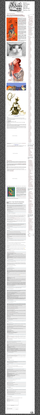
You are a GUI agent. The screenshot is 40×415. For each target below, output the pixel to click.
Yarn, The (29, 187)
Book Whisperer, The (30, 163)
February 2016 (30, 80)
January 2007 (30, 139)
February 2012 (30, 106)
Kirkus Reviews (30, 151)
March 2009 (30, 125)
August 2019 (30, 57)
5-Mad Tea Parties (30, 20)
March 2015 (30, 86)
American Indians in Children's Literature (30, 160)
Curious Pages (30, 221)
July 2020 (29, 51)
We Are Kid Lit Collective (31, 186)
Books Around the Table (31, 196)
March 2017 (30, 73)
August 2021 (30, 44)
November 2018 (30, 62)
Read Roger (30, 209)
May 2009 (29, 124)
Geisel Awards (30, 171)
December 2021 (30, 42)
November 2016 (30, 75)
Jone (8, 377)
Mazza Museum (30, 175)
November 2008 (30, 127)
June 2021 (30, 45)
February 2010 (30, 119)
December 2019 (30, 55)
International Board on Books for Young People (31, 173)
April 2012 (29, 105)
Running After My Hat (30, 155)
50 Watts (29, 147)
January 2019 (30, 61)
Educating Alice (30, 201)
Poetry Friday (30, 33)
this (18, 28)
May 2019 (29, 59)
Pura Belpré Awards (30, 178)
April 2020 (29, 53)
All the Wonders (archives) (31, 218)
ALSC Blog (30, 192)
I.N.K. (29, 202)
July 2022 (29, 38)
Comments (29, 236)
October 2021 (30, 43)
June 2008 (30, 130)
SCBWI (29, 180)
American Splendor (21, 33)
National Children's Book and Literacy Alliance (31, 177)
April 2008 (29, 131)
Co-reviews (30, 29)
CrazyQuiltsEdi (30, 170)
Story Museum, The (30, 184)
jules (8, 226)
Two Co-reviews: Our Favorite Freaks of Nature (11, 13)
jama (8, 238)
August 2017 (30, 70)
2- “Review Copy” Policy (31, 18)
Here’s (7, 225)
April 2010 (29, 118)
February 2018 (30, 67)
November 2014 (30, 88)
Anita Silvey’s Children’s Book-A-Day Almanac (30, 193)
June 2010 (30, 117)
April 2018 (29, 66)
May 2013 (29, 98)
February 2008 (30, 132)
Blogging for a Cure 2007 (31, 24)
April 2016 (29, 79)
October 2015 (30, 82)
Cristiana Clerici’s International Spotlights (30, 25)
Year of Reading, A (30, 213)
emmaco (9, 352)
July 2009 (29, 123)
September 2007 (30, 135)
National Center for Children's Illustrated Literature (31, 176)
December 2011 (30, 107)
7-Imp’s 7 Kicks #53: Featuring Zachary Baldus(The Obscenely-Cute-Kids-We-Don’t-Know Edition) (16, 15)
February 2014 (30, 93)
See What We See (30, 182)
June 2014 (30, 91)
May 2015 (29, 85)
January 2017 (30, 74)
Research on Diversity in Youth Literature (30, 179)
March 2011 (30, 112)
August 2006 (30, 142)
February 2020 (30, 54)
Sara (8, 222)
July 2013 (29, 97)
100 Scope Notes (30, 191)
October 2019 (30, 56)
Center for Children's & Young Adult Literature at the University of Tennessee (30, 165)
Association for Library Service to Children (30, 161)
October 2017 (30, 69)
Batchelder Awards (30, 162)
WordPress (30, 233)
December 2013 (30, 94)
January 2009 (30, 126)
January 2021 (30, 48)
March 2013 (30, 99)
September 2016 (30, 76)
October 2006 (30, 141)
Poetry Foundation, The (31, 154)
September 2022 (30, 37)
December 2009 (30, 120)
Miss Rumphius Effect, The (31, 206)
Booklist (29, 149)
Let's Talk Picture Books (31, 224)
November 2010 (30, 114)
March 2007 (30, 138)
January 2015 (30, 87)
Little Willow (9, 385)
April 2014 (29, 92)
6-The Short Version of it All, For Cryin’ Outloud (31, 21)
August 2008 (30, 129)
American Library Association (31, 148)
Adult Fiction (30, 28)
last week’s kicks (11, 312)
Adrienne (14, 169)
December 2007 (30, 133)
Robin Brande (9, 394)
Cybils (29, 199)
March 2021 (30, 47)
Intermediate (30, 31)
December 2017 (30, 68)
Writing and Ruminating (31, 212)
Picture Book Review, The (31, 226)
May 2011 (29, 111)
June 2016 (30, 78)
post (14, 164)
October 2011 (30, 108)
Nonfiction (29, 32)
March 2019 (30, 60)
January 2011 (30, 113)
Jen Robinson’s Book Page (31, 204)
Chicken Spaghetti (30, 197)
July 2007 (29, 136)
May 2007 (29, 137)
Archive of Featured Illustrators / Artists (30, 23)
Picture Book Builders (30, 225)
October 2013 (30, 95)
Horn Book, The (30, 172)
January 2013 (30, 100)
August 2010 (30, 116)
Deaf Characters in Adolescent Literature (30, 200)
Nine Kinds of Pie (30, 207)
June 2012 (30, 104)
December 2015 (30, 81)
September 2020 (30, 50)
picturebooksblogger (30, 227)
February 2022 (30, 41)
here (21, 22)
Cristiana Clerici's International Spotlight (30, 30)
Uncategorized (30, 34)
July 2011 (29, 110)
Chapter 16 (30, 150)
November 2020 (30, 49)
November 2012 (30, 101)
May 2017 (29, 72)
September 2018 (30, 63)
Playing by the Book (30, 208)
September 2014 (30, 89)
